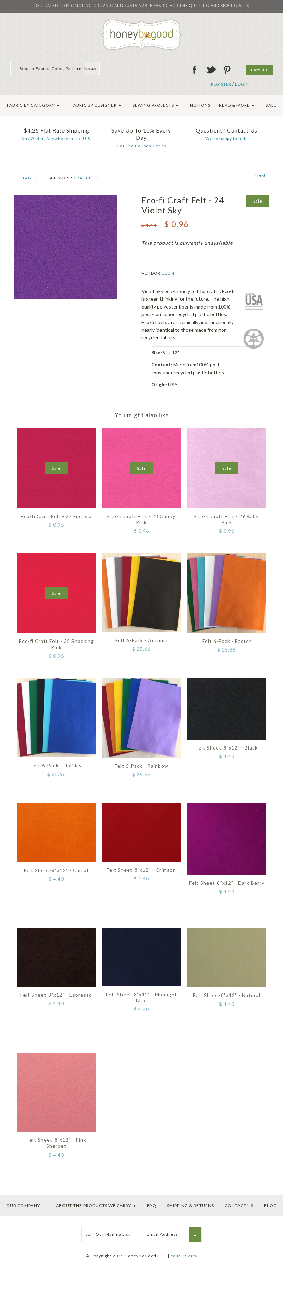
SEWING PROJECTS (156, 105)
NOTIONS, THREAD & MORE (222, 105)
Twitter (210, 69)
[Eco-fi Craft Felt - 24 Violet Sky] (65, 199)
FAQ (151, 1205)
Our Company (25, 1205)
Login (242, 84)
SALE (271, 105)
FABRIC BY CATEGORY (33, 105)
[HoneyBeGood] (141, 22)
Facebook (194, 69)
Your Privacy (183, 1256)
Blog (270, 1205)
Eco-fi (169, 273)
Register (221, 84)
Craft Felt (86, 177)
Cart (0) (259, 69)
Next (260, 175)
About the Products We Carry (96, 1205)
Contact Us (239, 1205)
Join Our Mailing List (108, 1234)
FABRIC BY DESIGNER (96, 105)
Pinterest (226, 69)
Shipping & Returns (190, 1205)
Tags (30, 177)
